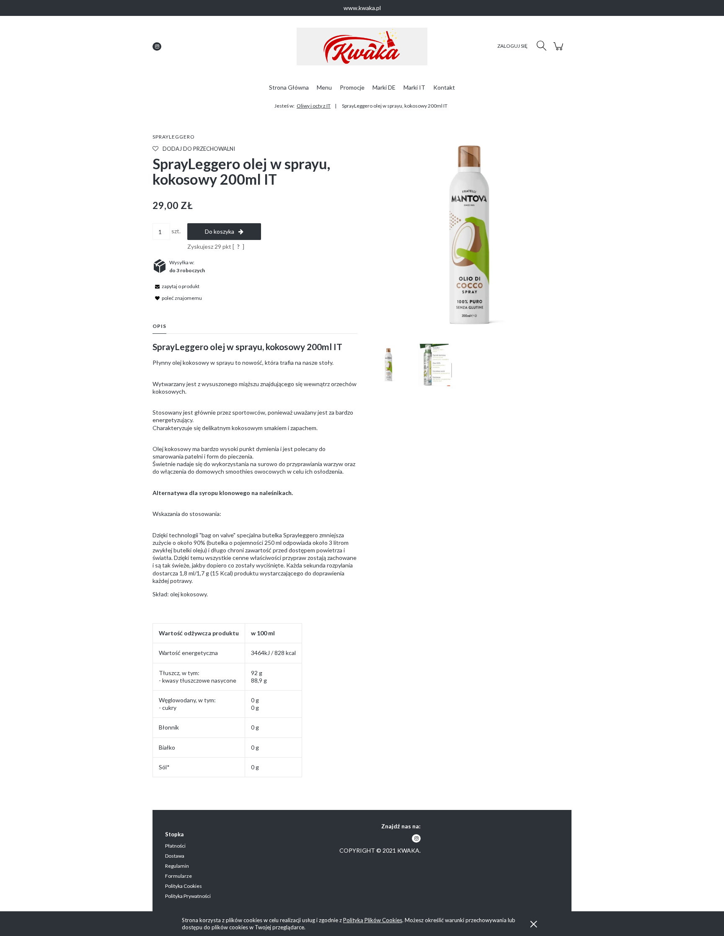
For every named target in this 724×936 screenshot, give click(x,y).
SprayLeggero (174, 137)
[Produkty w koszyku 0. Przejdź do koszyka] (559, 50)
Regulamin (177, 866)
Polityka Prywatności (188, 896)
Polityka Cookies (183, 886)
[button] (176, 285)
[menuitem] (289, 87)
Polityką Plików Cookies (372, 920)
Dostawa (174, 856)
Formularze (178, 876)
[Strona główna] (362, 46)
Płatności (175, 846)
